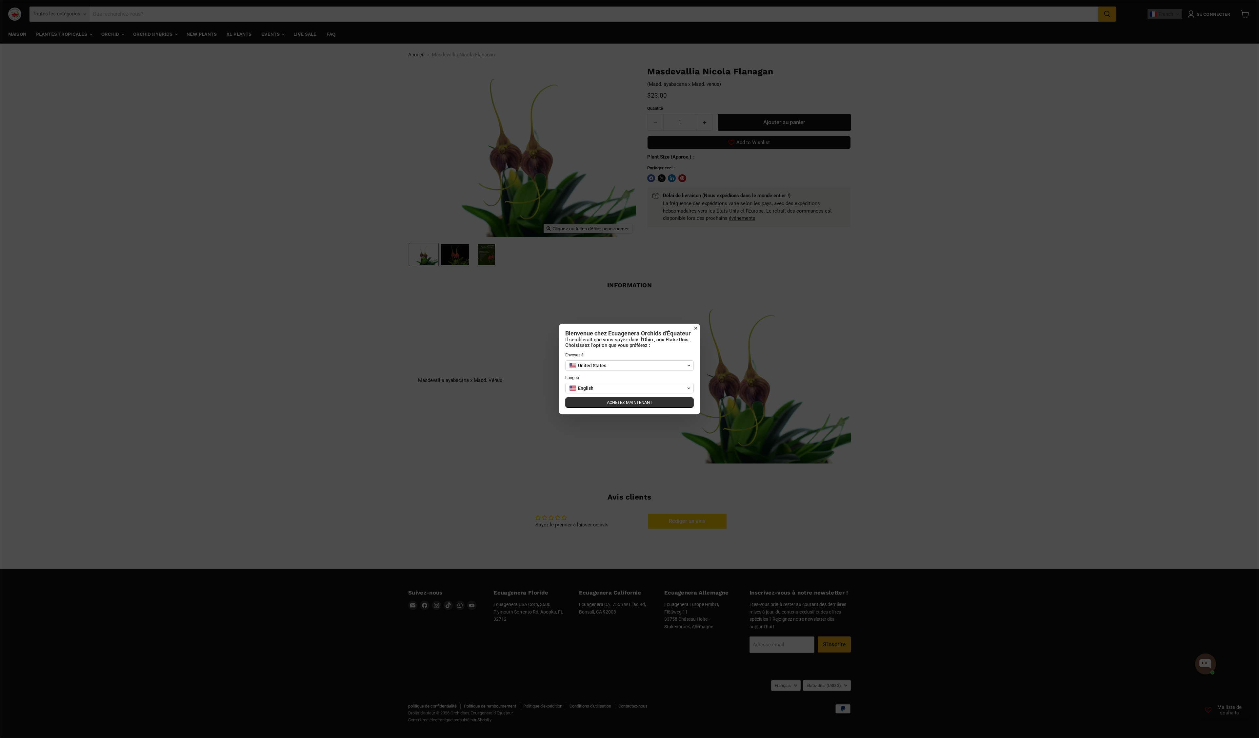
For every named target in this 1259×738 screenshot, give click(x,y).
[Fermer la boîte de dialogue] (695, 328)
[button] (629, 365)
